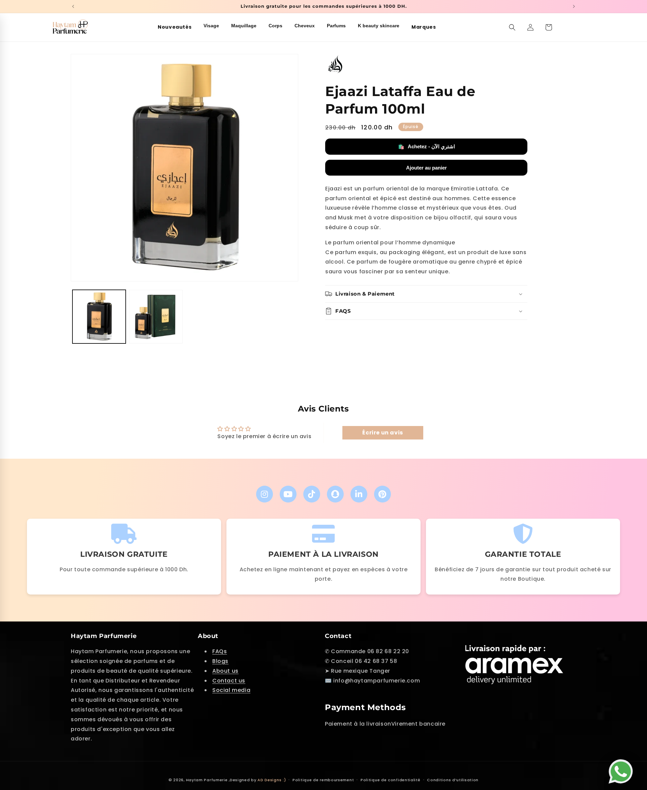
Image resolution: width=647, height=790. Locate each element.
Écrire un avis (382, 432)
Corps (275, 25)
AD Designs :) (271, 780)
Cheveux (305, 25)
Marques (423, 27)
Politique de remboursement (323, 779)
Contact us (228, 681)
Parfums (336, 25)
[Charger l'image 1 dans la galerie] (99, 316)
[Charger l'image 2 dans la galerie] (155, 316)
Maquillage (243, 25)
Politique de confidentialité (391, 779)
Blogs (220, 661)
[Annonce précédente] (73, 6)
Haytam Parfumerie (207, 780)
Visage (211, 25)
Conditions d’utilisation (453, 779)
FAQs (219, 652)
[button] (512, 27)
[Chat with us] (622, 768)
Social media (231, 690)
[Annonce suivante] (573, 6)
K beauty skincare (378, 25)
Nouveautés (174, 27)
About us (225, 671)
